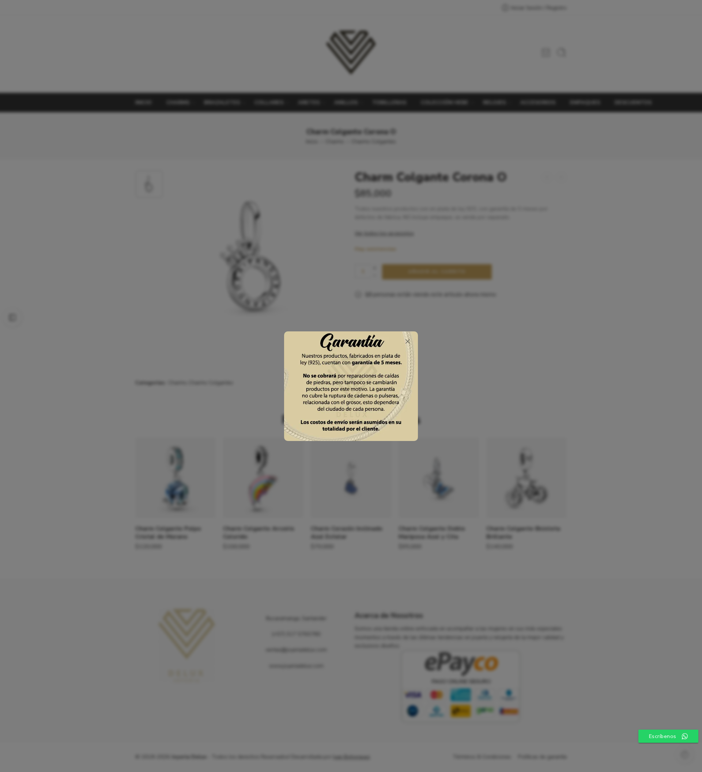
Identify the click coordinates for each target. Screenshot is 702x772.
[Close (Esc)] (407, 341)
